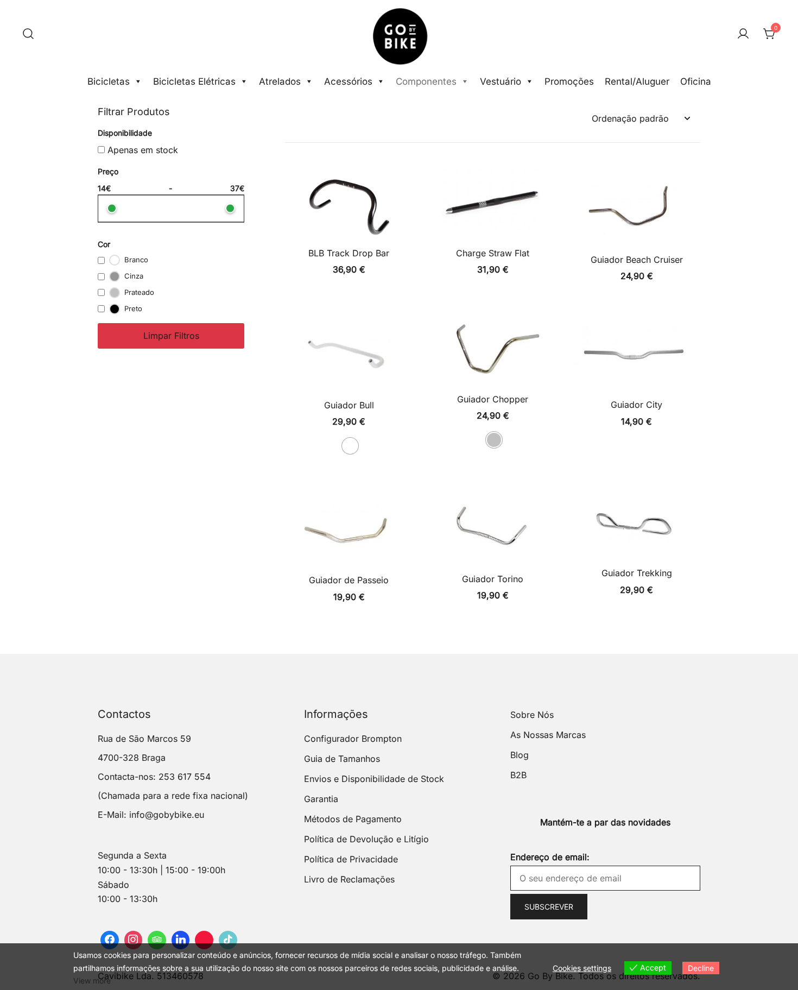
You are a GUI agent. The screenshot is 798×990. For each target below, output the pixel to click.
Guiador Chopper (492, 399)
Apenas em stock (141, 149)
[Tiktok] (228, 940)
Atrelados (280, 81)
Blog (519, 754)
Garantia (321, 798)
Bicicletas (108, 81)
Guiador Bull (349, 405)
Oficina (695, 81)
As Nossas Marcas (548, 734)
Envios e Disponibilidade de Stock (374, 778)
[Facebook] (110, 940)
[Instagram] (133, 940)
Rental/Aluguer (637, 81)
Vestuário (500, 81)
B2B (518, 775)
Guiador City (636, 404)
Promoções (569, 81)
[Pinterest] (204, 940)
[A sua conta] (743, 34)
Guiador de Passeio (349, 580)
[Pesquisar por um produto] (28, 34)
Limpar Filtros (171, 335)
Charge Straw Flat (492, 253)
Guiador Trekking (636, 572)
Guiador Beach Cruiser (637, 259)
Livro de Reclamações (349, 879)
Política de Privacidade (351, 859)
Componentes (426, 81)
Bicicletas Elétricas (194, 81)
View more (92, 980)
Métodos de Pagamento (353, 819)
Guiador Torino (492, 578)
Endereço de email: (550, 857)
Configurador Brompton (353, 738)
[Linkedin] (181, 940)
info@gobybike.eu (166, 814)
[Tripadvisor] (157, 940)
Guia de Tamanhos (342, 758)
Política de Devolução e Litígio (366, 839)
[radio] (350, 446)
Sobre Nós (532, 714)
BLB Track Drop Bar (348, 253)
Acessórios (348, 81)
